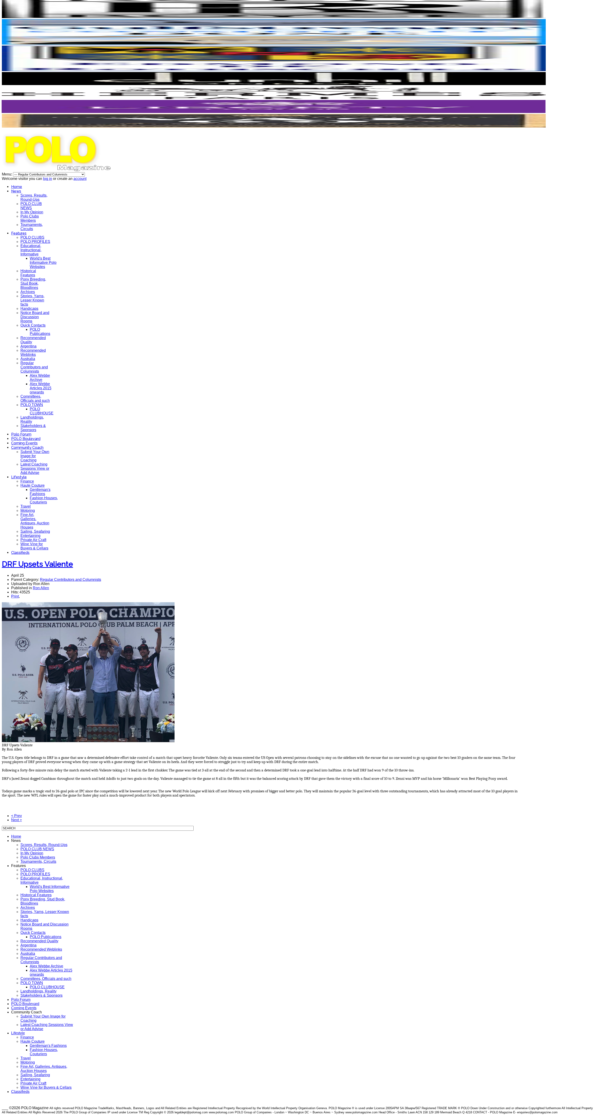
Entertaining (30, 536)
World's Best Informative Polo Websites (43, 262)
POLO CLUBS (32, 237)
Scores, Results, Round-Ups (33, 197)
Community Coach (27, 447)
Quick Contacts (33, 325)
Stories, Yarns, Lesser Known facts (32, 300)
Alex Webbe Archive (40, 378)
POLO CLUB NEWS (31, 206)
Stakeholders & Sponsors (33, 428)
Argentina (28, 346)
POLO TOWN (31, 405)
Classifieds (20, 552)
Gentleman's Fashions (40, 492)
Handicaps (29, 309)
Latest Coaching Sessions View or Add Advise (34, 468)
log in (47, 179)
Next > (16, 820)
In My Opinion (31, 212)
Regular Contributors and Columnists (34, 367)
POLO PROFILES (35, 242)
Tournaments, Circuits (31, 227)
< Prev (16, 816)
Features (18, 233)
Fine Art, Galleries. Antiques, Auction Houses (34, 521)
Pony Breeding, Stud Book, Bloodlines (33, 283)
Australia (27, 359)
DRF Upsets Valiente (37, 564)
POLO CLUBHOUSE (41, 411)
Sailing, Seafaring (35, 531)
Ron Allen (41, 588)
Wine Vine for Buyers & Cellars (34, 546)
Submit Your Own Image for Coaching (34, 456)
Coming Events (24, 443)
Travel (25, 506)
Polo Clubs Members (29, 218)
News (16, 191)
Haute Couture (32, 485)
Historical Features (28, 273)
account (79, 179)
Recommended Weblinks (33, 352)
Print (15, 596)
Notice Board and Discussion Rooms (34, 317)
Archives (27, 292)
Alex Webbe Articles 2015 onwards (40, 388)
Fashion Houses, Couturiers (44, 500)
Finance (27, 481)
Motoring (27, 511)
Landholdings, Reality (38, 991)
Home (16, 187)
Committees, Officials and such (35, 398)
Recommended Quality (39, 941)
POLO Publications (40, 331)
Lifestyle (19, 477)
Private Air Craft (33, 540)
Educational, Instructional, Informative (30, 250)
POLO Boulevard (25, 439)
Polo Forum (21, 434)
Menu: (7, 174)
